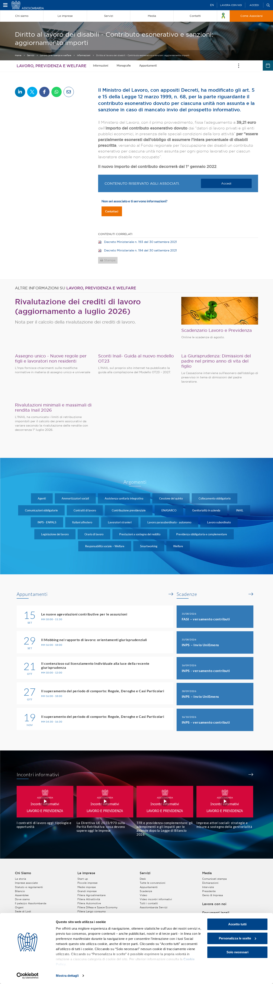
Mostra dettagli (67, 975)
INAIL (239, 510)
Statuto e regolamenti (29, 887)
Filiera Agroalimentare (91, 895)
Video (143, 895)
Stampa (109, 260)
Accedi (254, 5)
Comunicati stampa (214, 878)
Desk (143, 878)
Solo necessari (237, 952)
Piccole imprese (87, 882)
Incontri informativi (38, 774)
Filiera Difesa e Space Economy (97, 907)
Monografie (124, 65)
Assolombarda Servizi (153, 907)
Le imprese (86, 873)
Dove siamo (22, 899)
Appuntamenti (148, 65)
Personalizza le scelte (235, 938)
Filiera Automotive (89, 903)
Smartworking (148, 546)
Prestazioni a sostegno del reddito (139, 534)
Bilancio (20, 891)
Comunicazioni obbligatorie (41, 510)
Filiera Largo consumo (91, 911)
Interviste (208, 887)
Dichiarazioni (210, 882)
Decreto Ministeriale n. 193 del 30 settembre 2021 (140, 242)
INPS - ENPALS (47, 522)
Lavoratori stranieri (120, 522)
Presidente (209, 891)
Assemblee (22, 895)
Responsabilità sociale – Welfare (104, 546)
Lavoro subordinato (219, 522)
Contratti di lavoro (85, 510)
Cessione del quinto (171, 498)
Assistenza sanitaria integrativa (124, 498)
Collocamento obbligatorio (215, 498)
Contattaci (111, 211)
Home (18, 55)
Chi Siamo (23, 873)
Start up (82, 878)
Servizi (30, 55)
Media (207, 873)
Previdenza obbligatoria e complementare (201, 534)
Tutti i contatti (149, 903)
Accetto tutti (237, 924)
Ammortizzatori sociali (75, 498)
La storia (20, 878)
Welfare (178, 546)
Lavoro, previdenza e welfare (55, 55)
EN (212, 5)
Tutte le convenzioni (152, 882)
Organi (19, 907)
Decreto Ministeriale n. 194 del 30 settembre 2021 (140, 250)
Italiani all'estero (82, 522)
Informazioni (83, 55)
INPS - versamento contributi (206, 671)
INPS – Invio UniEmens (200, 645)
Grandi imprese (87, 891)
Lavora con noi (231, 5)
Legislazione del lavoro (55, 534)
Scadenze (187, 594)
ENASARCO (168, 510)
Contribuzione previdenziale (129, 510)
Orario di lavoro (93, 534)
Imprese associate (26, 882)
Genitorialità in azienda (206, 510)
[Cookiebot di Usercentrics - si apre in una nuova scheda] (27, 975)
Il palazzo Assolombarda (30, 903)
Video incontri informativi (156, 899)
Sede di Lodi (23, 911)
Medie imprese (86, 887)
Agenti (42, 498)
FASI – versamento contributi (206, 619)
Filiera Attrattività (88, 899)
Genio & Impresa (212, 895)
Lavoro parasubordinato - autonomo (169, 522)
